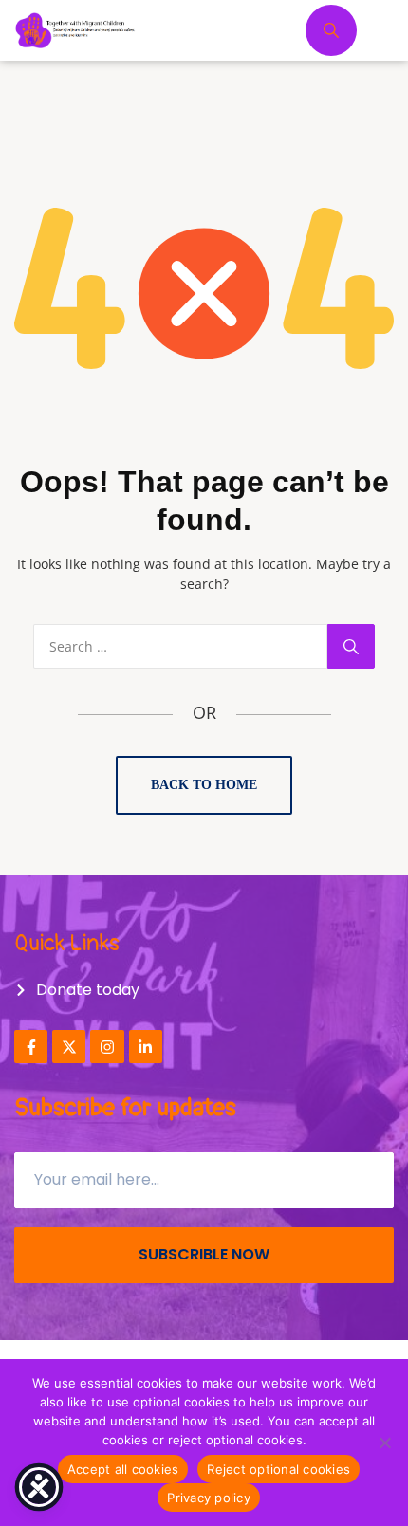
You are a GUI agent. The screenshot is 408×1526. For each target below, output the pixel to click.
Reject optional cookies (278, 1469)
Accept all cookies (123, 1469)
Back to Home (204, 785)
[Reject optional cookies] (384, 1442)
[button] (391, 20)
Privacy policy (208, 1497)
